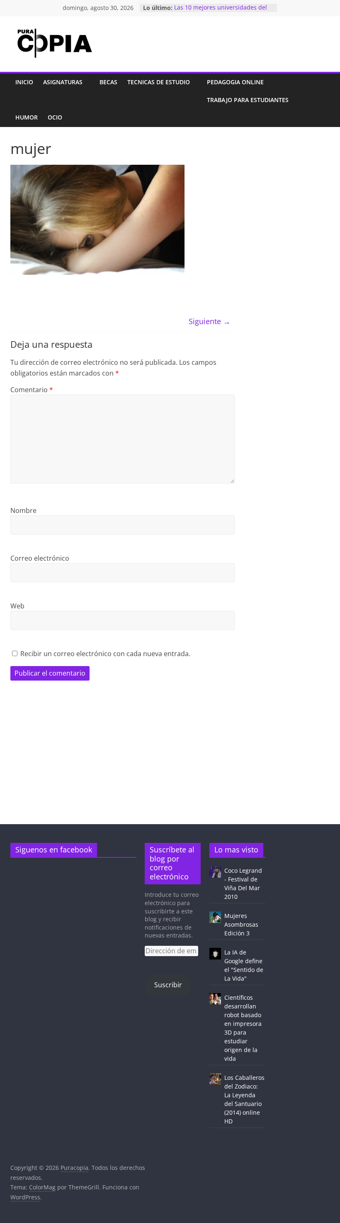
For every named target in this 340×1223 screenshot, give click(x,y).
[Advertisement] (170, 766)
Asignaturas (63, 82)
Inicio (24, 82)
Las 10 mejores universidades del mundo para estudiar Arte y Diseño (223, 12)
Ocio (55, 117)
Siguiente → (210, 321)
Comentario (31, 389)
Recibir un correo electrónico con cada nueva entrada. (105, 653)
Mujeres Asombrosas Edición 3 (241, 924)
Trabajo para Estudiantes (248, 100)
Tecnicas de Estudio (158, 82)
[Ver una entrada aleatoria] (321, 100)
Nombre (23, 510)
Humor (26, 117)
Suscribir (168, 984)
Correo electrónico (39, 558)
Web (17, 605)
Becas (108, 82)
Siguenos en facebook (53, 849)
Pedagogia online (235, 82)
